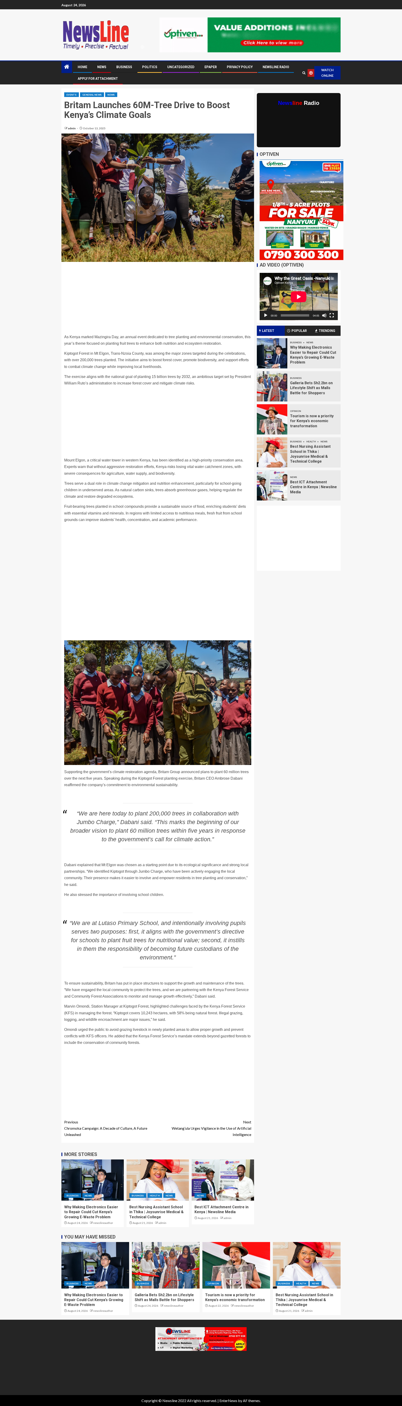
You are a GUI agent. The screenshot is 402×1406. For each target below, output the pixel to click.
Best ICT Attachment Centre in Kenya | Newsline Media (313, 487)
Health (155, 1195)
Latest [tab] (268, 331)
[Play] (265, 315)
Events (72, 94)
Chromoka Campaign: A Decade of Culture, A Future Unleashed (105, 1128)
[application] (299, 296)
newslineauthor (103, 1223)
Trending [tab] (327, 331)
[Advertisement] (157, 299)
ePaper (210, 67)
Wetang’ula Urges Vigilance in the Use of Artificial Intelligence (211, 1128)
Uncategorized (180, 67)
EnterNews (228, 1400)
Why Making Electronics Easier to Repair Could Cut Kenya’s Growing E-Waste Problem (91, 1212)
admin (72, 128)
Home (82, 67)
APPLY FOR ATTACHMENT (98, 78)
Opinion (295, 411)
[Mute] (324, 315)
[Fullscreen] (331, 315)
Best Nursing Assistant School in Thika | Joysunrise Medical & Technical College (156, 1212)
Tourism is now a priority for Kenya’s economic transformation (312, 421)
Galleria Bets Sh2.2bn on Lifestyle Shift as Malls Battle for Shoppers (311, 388)
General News (92, 94)
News (101, 67)
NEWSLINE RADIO (276, 67)
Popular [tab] (299, 331)
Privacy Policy (240, 67)
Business (124, 67)
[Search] (303, 72)
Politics (149, 67)
